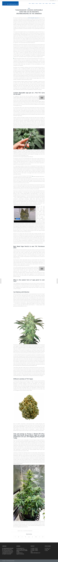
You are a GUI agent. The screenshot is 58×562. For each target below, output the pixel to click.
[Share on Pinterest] (25, 536)
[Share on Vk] (36, 536)
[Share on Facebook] (15, 536)
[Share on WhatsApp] (22, 536)
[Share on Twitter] (18, 536)
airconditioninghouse (28, 530)
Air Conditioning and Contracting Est (10, 560)
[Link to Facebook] (55, 0)
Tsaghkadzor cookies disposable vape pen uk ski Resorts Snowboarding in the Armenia (29, 11)
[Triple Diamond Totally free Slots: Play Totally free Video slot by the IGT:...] (0, 281)
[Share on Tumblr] (32, 536)
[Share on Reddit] (39, 536)
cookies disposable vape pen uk (33, 17)
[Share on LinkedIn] (29, 536)
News (29, 8)
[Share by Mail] (43, 536)
